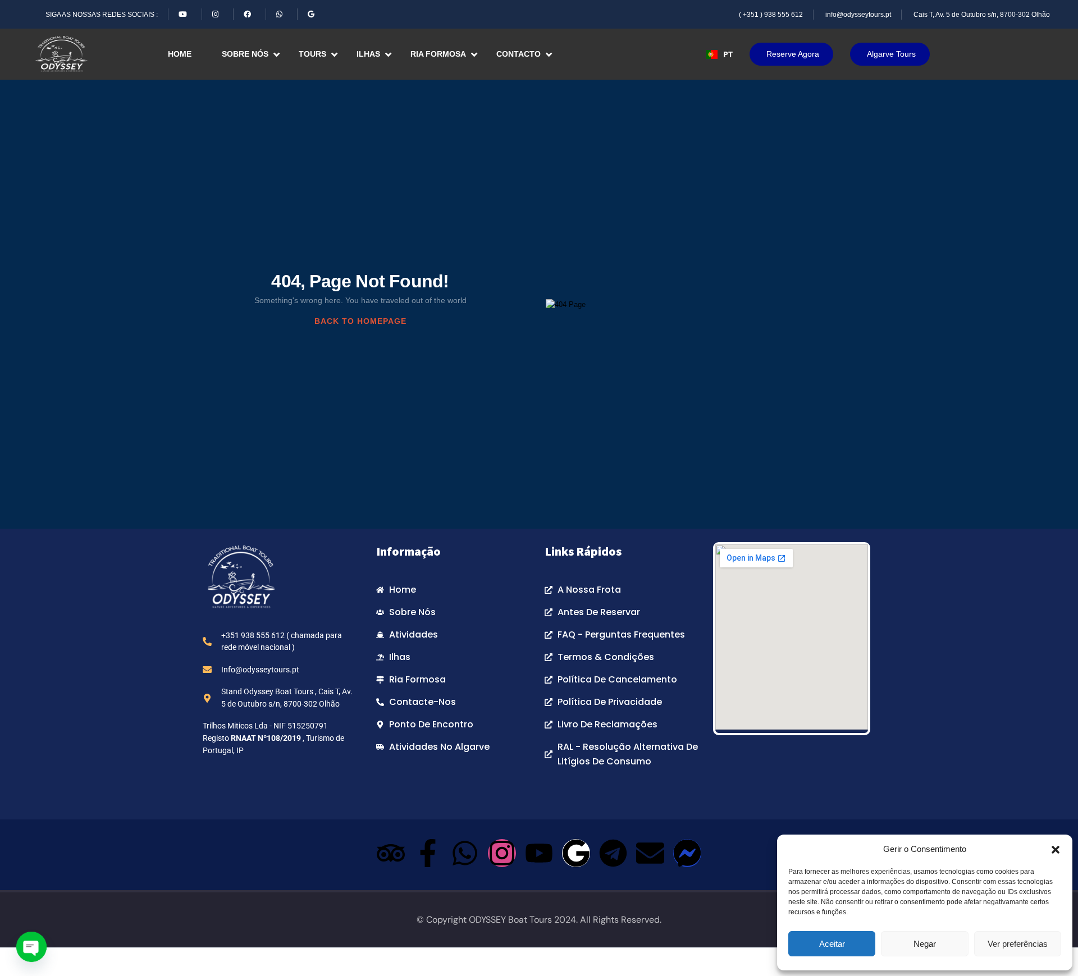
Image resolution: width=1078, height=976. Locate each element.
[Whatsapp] (465, 853)
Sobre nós (245, 53)
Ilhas (368, 53)
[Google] (576, 853)
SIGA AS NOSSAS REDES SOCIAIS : (101, 15)
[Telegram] (613, 853)
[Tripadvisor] (391, 853)
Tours (312, 53)
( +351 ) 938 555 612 (771, 15)
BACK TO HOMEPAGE (360, 321)
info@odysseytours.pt (858, 15)
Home (179, 53)
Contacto (518, 53)
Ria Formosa (438, 53)
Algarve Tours (891, 53)
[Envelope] (650, 853)
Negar (924, 943)
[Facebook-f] (428, 853)
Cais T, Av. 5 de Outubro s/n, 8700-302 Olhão (981, 15)
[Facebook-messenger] (687, 853)
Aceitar (832, 943)
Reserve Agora (792, 53)
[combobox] (719, 54)
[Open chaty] (31, 947)
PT (728, 54)
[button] (1055, 849)
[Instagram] (502, 853)
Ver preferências (1018, 943)
